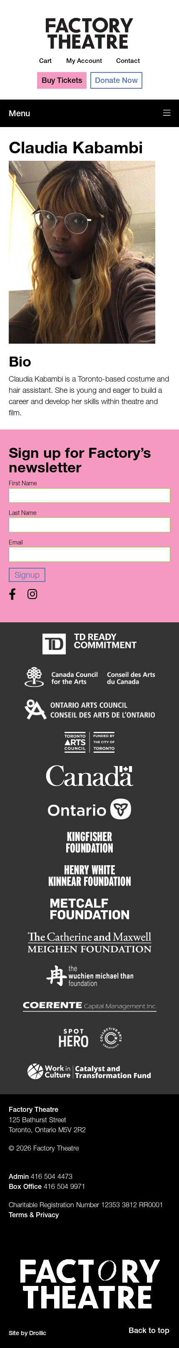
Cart (45, 61)
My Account (84, 61)
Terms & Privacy (34, 1215)
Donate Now (116, 80)
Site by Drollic (27, 1333)
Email (16, 542)
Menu (19, 113)
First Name (23, 483)
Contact (128, 61)
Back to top (149, 1330)
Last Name (22, 513)
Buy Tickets (62, 80)
